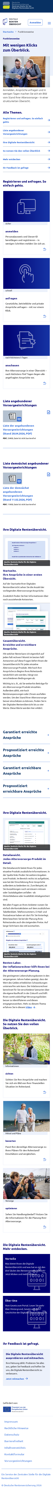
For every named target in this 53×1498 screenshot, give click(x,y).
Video (29, 1007)
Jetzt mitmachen (15, 1378)
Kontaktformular (14, 1454)
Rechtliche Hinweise (16, 1428)
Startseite (8, 31)
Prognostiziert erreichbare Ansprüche (22, 788)
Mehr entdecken (11, 159)
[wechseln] (45, 249)
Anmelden (35, 22)
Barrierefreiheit (13, 1441)
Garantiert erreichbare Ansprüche (22, 770)
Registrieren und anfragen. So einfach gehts (23, 120)
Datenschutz (11, 1434)
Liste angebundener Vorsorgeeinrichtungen (15, 132)
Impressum (11, 1421)
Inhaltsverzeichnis (15, 1447)
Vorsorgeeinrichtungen (18, 1460)
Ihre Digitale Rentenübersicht (19, 142)
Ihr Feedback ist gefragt (16, 167)
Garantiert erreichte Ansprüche (20, 735)
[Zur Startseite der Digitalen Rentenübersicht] (12, 21)
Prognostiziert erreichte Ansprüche (23, 753)
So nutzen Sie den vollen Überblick (21, 150)
